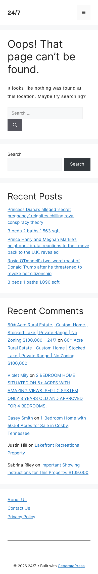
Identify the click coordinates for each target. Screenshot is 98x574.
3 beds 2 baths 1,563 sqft (34, 230)
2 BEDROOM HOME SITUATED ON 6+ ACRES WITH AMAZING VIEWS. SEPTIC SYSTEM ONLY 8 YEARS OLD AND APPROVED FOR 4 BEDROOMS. (45, 390)
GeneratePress (71, 565)
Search (15, 154)
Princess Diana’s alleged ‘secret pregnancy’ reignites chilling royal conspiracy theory (41, 216)
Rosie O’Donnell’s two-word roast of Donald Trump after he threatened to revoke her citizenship (45, 267)
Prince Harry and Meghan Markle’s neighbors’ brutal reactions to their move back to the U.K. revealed (48, 246)
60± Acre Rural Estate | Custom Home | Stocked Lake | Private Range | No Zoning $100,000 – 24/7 (48, 332)
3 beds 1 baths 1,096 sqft (34, 282)
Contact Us (19, 508)
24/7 (14, 12)
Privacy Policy (21, 516)
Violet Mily (18, 375)
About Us (17, 499)
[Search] (15, 125)
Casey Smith (20, 418)
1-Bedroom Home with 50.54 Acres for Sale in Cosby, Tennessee (47, 425)
